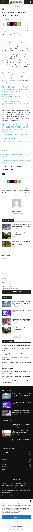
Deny (16, 521)
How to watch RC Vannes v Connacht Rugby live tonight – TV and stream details (21, 303)
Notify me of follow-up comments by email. (13, 286)
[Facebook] (8, 24)
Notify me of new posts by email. (11, 288)
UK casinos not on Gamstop (9, 495)
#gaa (21, 92)
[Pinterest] (15, 24)
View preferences (16, 526)
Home (3, 7)
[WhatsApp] (19, 24)
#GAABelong (7, 94)
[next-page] (5, 250)
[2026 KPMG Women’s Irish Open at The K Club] (6, 313)
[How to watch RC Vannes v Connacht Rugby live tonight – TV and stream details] (6, 304)
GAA (6, 7)
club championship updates (12, 173)
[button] (30, 501)
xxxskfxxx (4, 362)
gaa (21, 173)
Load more (16, 336)
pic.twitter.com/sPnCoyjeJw (15, 97)
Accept (16, 517)
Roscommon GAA (6, 29)
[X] (12, 24)
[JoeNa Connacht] (3, 20)
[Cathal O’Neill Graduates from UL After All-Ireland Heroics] (6, 235)
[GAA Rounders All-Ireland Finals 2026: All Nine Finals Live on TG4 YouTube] (6, 227)
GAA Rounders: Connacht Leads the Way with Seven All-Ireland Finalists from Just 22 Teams (21, 243)
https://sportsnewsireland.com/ (16, 213)
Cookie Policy (11, 529)
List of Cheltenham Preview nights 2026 (20, 345)
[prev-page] (3, 250)
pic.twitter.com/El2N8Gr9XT (15, 134)
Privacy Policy (20, 529)
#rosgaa (14, 92)
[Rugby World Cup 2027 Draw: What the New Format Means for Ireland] (6, 433)
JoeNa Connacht (9, 19)
